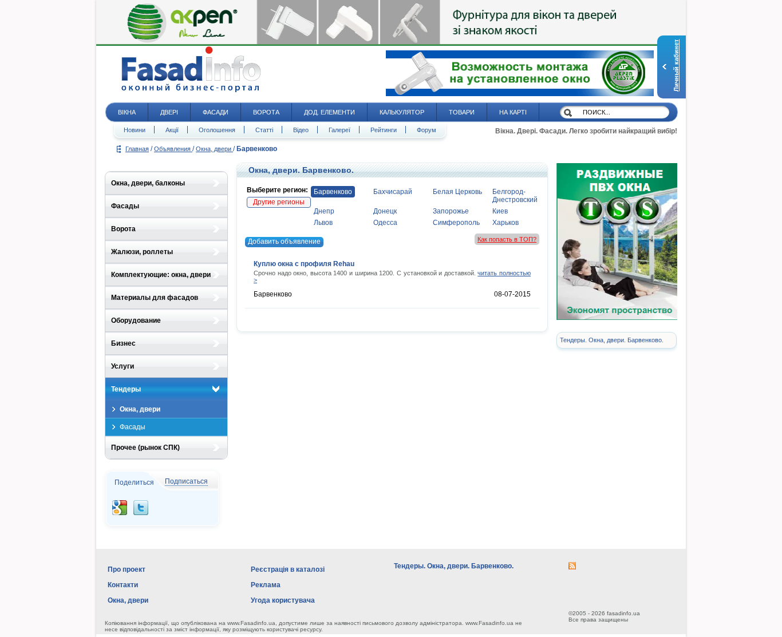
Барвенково (333, 192)
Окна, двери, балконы (148, 183)
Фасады (125, 206)
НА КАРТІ (513, 112)
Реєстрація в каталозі (288, 569)
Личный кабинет (676, 65)
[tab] (166, 183)
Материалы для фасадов (154, 298)
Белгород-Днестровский (515, 196)
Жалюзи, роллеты (142, 252)
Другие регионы (279, 202)
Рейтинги (383, 129)
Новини (134, 129)
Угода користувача (283, 600)
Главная (137, 148)
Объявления (173, 148)
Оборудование (136, 320)
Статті (264, 129)
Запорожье (451, 211)
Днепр (324, 211)
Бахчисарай (392, 192)
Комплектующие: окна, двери (161, 275)
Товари (462, 112)
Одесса (385, 223)
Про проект (126, 569)
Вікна (127, 112)
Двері (169, 112)
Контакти (123, 585)
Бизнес (123, 343)
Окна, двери (214, 148)
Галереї (339, 129)
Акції (172, 129)
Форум (426, 129)
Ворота (266, 112)
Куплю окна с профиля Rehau (304, 264)
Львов (323, 223)
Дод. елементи (329, 112)
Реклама (266, 585)
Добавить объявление (284, 242)
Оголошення (217, 129)
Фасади (215, 112)
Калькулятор (402, 112)
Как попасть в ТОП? (506, 239)
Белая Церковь (457, 192)
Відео (301, 129)
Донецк (385, 211)
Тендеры (126, 389)
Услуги (122, 366)
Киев (500, 211)
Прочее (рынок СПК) (145, 448)
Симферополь (456, 223)
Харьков (505, 223)
